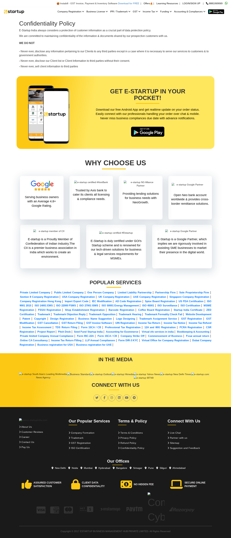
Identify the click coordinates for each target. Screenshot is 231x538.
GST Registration (191, 318)
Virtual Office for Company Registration (165, 340)
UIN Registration (125, 322)
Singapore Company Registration (189, 296)
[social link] (96, 397)
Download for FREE (128, 3)
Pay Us (25, 447)
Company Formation (82, 432)
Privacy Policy (128, 437)
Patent (26, 318)
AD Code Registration (128, 301)
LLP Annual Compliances (100, 340)
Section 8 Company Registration (39, 296)
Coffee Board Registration (154, 309)
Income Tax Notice (174, 322)
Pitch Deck (64, 331)
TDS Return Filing (66, 327)
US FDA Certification (191, 301)
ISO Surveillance (167, 305)
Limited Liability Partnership (135, 292)
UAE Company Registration (149, 296)
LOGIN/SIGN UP (191, 3)
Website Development (198, 314)
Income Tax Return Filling (66, 340)
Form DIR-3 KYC (128, 340)
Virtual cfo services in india (158, 331)
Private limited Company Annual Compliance (46, 335)
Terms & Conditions (131, 432)
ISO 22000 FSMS (66, 305)
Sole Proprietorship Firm (194, 292)
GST (135, 11)
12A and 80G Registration (160, 327)
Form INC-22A (85, 335)
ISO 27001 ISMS (88, 305)
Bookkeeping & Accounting (193, 331)
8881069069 (215, 3)
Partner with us (178, 437)
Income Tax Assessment (36, 327)
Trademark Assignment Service (158, 318)
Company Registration (69, 11)
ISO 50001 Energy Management (120, 305)
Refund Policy (128, 443)
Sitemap (174, 443)
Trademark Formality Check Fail (163, 314)
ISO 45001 (148, 305)
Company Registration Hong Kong (40, 301)
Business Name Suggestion (95, 318)
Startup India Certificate (188, 309)
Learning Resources (167, 3)
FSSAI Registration (49, 309)
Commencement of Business (165, 335)
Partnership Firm (165, 292)
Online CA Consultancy (34, 340)
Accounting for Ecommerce (122, 331)
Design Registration (62, 318)
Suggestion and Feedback (184, 448)
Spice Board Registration (160, 301)
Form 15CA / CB (91, 327)
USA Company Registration (78, 296)
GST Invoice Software (99, 322)
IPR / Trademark (119, 11)
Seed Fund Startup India (88, 331)
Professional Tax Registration (123, 327)
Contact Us (27, 442)
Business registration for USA (55, 344)
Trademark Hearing (130, 314)
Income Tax (149, 11)
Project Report (46, 331)
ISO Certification (190, 305)
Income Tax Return (149, 322)
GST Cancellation (48, 322)
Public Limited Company (69, 292)
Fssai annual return (197, 335)
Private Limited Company (35, 292)
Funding (165, 11)
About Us (26, 426)
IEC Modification (102, 301)
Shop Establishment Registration (85, 309)
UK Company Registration (114, 296)
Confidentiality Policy (132, 448)
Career (25, 437)
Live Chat (175, 432)
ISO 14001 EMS (44, 305)
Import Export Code (76, 301)
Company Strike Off (132, 335)
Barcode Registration (121, 309)
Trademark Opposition (102, 314)
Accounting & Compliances (188, 11)
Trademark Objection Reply (69, 314)
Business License (96, 11)
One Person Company (100, 292)
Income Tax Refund (200, 322)
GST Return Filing (72, 322)
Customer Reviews (32, 432)
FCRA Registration (191, 327)
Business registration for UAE (94, 344)
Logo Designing (125, 318)
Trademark (44, 314)
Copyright (40, 318)
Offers (147, 3)
